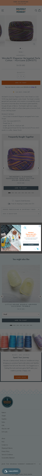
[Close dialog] (40, 226)
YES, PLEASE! (31, 244)
